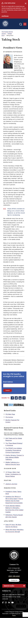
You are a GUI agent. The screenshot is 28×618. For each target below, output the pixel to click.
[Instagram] (6, 602)
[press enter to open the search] (20, 24)
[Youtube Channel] (12, 602)
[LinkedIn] (9, 602)
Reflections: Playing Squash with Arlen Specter (14, 516)
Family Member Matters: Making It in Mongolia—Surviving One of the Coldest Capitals (14, 509)
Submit (7, 390)
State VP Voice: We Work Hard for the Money (13, 526)
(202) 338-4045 (14, 576)
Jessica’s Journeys (11, 484)
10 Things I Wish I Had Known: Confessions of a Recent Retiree (13, 474)
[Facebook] (3, 602)
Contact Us (14, 580)
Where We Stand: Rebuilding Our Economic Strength (14, 530)
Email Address (8, 382)
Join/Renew (5, 16)
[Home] (5, 24)
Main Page (10, 414)
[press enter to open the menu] (24, 24)
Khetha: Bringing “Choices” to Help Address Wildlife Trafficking (14, 457)
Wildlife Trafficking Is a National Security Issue (12, 463)
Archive (9, 417)
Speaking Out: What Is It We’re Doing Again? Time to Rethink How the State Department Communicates (14, 499)
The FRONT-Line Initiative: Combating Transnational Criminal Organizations (13, 450)
